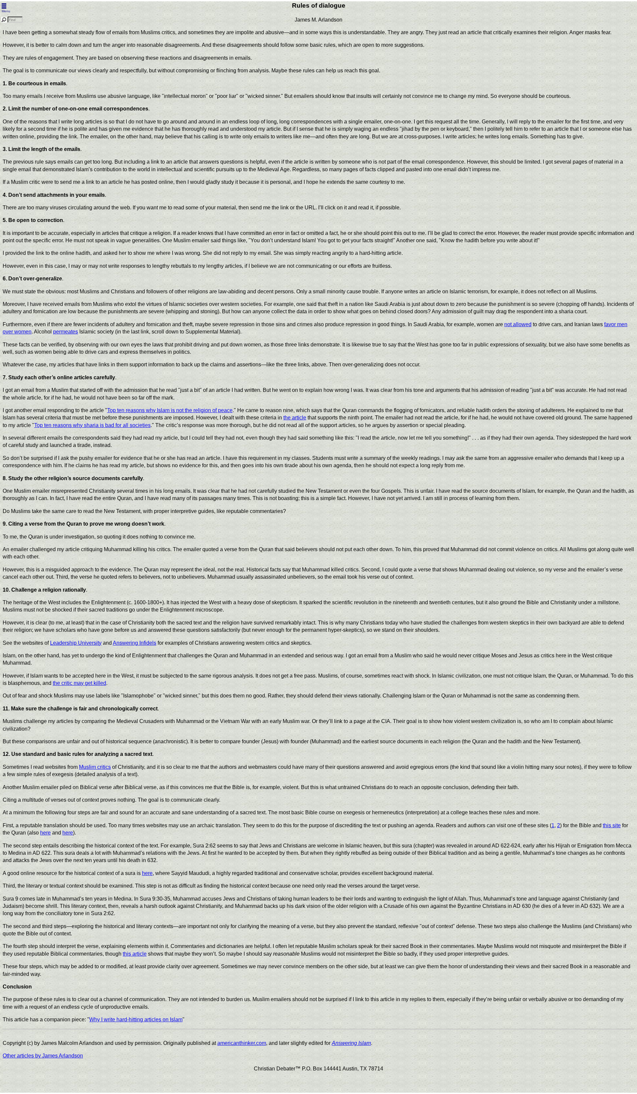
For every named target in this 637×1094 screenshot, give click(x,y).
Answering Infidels (134, 643)
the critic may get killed (79, 683)
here (45, 833)
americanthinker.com (241, 1043)
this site (612, 825)
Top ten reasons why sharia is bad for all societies (92, 425)
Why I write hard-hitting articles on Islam (135, 1019)
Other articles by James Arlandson (43, 1055)
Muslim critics (95, 767)
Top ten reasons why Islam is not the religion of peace (170, 410)
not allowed (517, 324)
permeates (65, 331)
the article (294, 417)
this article (135, 954)
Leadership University (76, 643)
